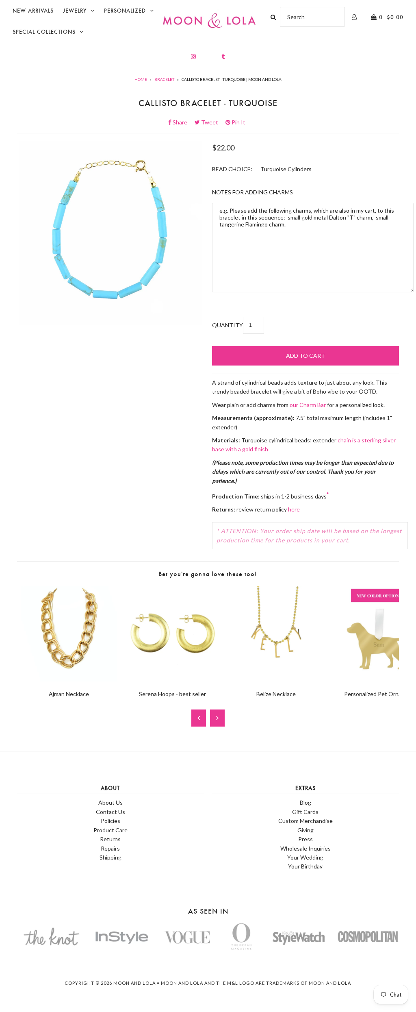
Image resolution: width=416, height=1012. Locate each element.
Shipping (110, 857)
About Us (110, 802)
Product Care (110, 830)
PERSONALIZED (125, 10)
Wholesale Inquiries (305, 848)
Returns (110, 839)
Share (182, 122)
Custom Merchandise (305, 820)
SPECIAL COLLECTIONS (44, 31)
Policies (110, 820)
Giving (305, 830)
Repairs (110, 848)
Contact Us (110, 811)
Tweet (212, 122)
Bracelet (164, 79)
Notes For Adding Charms (252, 192)
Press (305, 839)
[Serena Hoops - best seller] (172, 679)
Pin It (237, 122)
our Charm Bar (308, 404)
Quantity (227, 325)
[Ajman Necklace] (69, 679)
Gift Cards (305, 811)
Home (140, 79)
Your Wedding (305, 857)
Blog (305, 802)
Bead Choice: (232, 168)
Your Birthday (305, 866)
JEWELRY (75, 10)
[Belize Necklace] (276, 679)
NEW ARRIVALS (33, 10)
